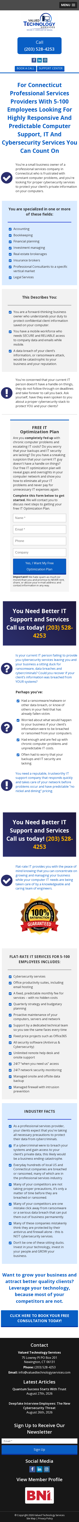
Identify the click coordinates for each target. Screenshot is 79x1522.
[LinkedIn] (39, 60)
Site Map (31, 1518)
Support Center (51, 68)
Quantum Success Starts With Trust (39, 1389)
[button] (68, 5)
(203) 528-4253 (39, 49)
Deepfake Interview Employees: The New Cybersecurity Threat (39, 1405)
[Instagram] (45, 60)
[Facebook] (34, 60)
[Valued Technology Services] (39, 21)
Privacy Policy (45, 1518)
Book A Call (25, 68)
